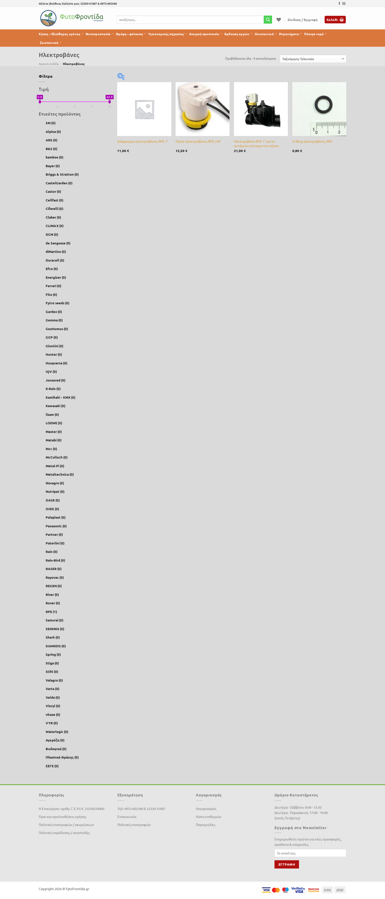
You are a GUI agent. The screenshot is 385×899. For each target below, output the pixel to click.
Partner (54, 534)
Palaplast (56, 517)
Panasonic (56, 526)
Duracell (55, 260)
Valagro (54, 680)
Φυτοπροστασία (98, 34)
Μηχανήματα (289, 34)
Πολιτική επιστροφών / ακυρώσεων (66, 824)
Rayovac (55, 577)
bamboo (54, 157)
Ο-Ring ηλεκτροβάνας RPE (312, 141)
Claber (53, 217)
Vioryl (53, 706)
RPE (51, 611)
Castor (53, 191)
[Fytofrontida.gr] (72, 18)
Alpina (53, 131)
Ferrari (53, 286)
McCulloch (57, 457)
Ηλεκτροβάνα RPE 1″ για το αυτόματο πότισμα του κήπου (256, 143)
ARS (51, 140)
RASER (53, 568)
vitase (53, 714)
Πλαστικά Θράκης (62, 757)
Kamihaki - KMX (60, 397)
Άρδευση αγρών (237, 34)
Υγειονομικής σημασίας (166, 34)
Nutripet (55, 491)
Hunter (54, 354)
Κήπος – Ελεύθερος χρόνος (59, 34)
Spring (53, 654)
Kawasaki (55, 406)
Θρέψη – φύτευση (129, 34)
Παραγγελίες (205, 824)
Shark (53, 637)
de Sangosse (58, 243)
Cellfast (54, 200)
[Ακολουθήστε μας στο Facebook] (339, 3)
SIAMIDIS (56, 646)
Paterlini (55, 543)
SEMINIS (55, 629)
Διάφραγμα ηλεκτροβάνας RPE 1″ (142, 141)
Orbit (52, 508)
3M (50, 123)
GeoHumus (57, 329)
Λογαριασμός (206, 808)
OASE (53, 500)
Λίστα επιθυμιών (208, 816)
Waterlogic (57, 731)
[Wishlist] (278, 19)
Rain (51, 551)
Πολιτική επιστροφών (134, 824)
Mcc (51, 448)
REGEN (54, 586)
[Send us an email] (343, 3)
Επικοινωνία (126, 816)
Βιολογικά (56, 749)
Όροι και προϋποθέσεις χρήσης (62, 816)
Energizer (56, 277)
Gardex (54, 311)
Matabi (53, 440)
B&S (51, 148)
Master (54, 431)
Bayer (53, 166)
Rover (53, 603)
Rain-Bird (55, 560)
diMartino (56, 251)
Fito (51, 294)
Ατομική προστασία (204, 34)
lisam (52, 414)
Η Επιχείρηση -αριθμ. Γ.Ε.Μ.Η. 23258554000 (71, 808)
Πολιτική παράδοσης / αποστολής (64, 832)
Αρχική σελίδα (49, 64)
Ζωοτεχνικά (49, 43)
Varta (52, 688)
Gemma (54, 320)
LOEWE (54, 423)
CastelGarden (59, 183)
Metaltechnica (60, 474)
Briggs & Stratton (62, 174)
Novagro (55, 483)
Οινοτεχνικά (264, 34)
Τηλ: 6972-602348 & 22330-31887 (141, 808)
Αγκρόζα (55, 740)
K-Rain (53, 388)
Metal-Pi (55, 466)
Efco (52, 268)
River (52, 594)
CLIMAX (54, 225)
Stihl (52, 671)
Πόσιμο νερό (314, 34)
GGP (52, 337)
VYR (52, 723)
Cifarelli (54, 208)
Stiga (52, 663)
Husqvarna (56, 363)
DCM (52, 234)
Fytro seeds (57, 303)
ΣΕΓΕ (52, 766)
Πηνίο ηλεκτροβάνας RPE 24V (198, 141)
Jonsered (55, 380)
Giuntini (54, 346)
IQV (51, 371)
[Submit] (268, 20)
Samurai (54, 620)
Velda (53, 697)
